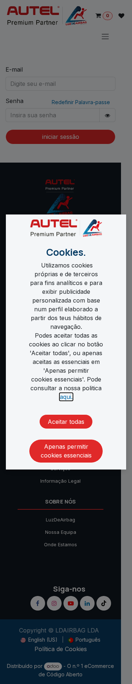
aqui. (66, 396)
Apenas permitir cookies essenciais (66, 451)
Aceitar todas (66, 421)
